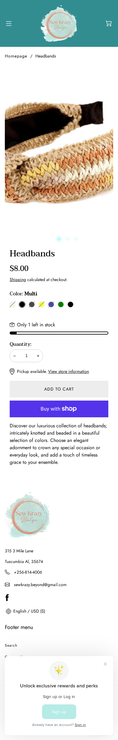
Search (11, 645)
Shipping (18, 279)
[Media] (59, 147)
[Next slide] (104, 147)
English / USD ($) (28, 611)
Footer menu (19, 627)
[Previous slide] (14, 147)
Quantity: (20, 344)
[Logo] (59, 23)
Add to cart (59, 389)
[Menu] (8, 23)
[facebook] (7, 597)
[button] (109, 23)
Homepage (16, 56)
